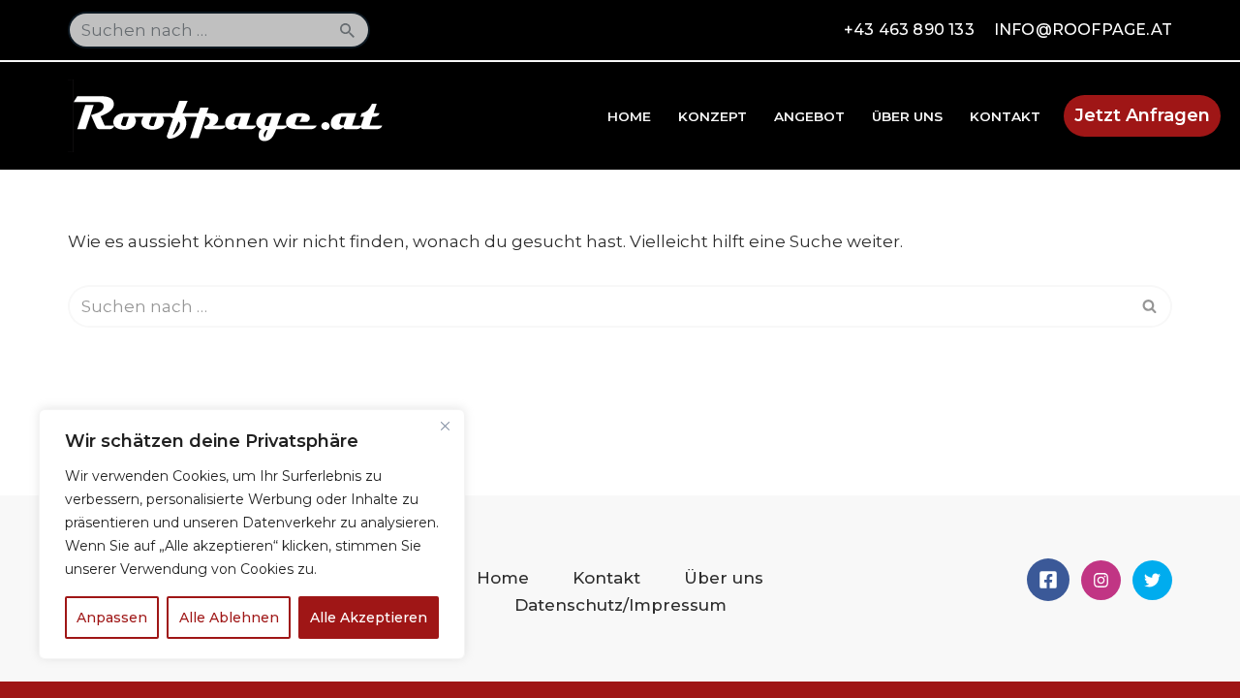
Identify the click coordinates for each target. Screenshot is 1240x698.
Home (629, 116)
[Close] (444, 425)
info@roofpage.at (1083, 29)
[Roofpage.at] (232, 115)
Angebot (809, 116)
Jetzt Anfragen (1142, 115)
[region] (252, 534)
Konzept (712, 116)
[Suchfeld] (348, 30)
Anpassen (112, 617)
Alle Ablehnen (229, 617)
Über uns (907, 116)
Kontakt (1005, 116)
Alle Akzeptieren (368, 617)
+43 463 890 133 (909, 29)
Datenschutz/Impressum (620, 605)
